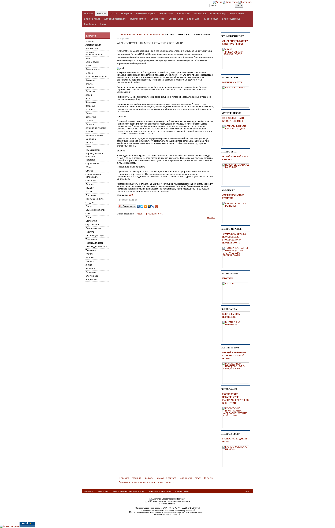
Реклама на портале (166, 478)
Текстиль (89, 232)
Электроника (91, 276)
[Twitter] (142, 206)
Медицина (90, 139)
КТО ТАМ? (227, 278)
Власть (88, 84)
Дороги (88, 95)
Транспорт (90, 250)
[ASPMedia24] (111, 6)
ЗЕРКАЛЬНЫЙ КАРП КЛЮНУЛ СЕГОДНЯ (233, 119)
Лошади (89, 131)
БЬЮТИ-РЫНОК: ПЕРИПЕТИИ (231, 315)
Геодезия (90, 91)
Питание (89, 184)
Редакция (136, 478)
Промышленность (94, 199)
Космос (89, 120)
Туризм (88, 254)
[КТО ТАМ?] (236, 292)
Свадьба (89, 202)
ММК (131, 195)
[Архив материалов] (217, 2)
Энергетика (91, 279)
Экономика (90, 272)
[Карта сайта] (230, 2)
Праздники (90, 195)
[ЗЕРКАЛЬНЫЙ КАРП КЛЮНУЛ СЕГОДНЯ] (236, 135)
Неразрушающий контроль (94, 154)
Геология (90, 87)
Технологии (91, 239)
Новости (131, 34)
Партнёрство (185, 478)
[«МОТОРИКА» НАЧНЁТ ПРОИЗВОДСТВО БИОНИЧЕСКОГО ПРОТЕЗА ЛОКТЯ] (236, 257)
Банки (88, 65)
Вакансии (90, 80)
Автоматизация (93, 45)
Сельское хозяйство (95, 210)
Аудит (88, 58)
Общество (90, 180)
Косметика (90, 117)
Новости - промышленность (150, 34)
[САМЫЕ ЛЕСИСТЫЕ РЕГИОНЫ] (236, 212)
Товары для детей (94, 243)
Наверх (211, 217)
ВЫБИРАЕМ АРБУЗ (232, 82)
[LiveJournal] (153, 206)
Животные (90, 102)
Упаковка (89, 257)
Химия (88, 265)
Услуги (198, 478)
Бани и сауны (92, 62)
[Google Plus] (156, 206)
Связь (88, 206)
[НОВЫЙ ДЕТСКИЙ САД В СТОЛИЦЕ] (236, 173)
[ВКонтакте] (138, 206)
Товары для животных (96, 246)
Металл (89, 142)
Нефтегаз (90, 160)
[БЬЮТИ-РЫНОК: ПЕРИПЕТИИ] (236, 331)
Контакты (208, 478)
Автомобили (91, 48)
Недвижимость (92, 150)
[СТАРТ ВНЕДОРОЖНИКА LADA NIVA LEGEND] (236, 58)
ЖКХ (87, 98)
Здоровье (90, 106)
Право (88, 191)
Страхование (92, 224)
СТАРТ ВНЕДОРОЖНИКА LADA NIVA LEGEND (235, 43)
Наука (88, 146)
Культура (89, 124)
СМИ (87, 213)
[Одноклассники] (145, 206)
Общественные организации (93, 175)
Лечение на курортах (95, 128)
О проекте (124, 478)
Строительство (93, 228)
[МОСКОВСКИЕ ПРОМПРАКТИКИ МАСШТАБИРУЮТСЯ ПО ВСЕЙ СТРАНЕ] (236, 417)
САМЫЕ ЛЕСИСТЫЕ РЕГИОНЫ (233, 197)
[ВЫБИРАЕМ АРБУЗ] (236, 96)
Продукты (148, 478)
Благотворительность (96, 76)
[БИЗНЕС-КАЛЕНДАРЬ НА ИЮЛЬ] (236, 456)
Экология (90, 268)
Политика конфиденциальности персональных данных (146, 482)
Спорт (88, 217)
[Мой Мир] (149, 206)
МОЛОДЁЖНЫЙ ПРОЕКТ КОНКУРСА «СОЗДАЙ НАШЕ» (235, 355)
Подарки (89, 188)
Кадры (88, 113)
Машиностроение (94, 135)
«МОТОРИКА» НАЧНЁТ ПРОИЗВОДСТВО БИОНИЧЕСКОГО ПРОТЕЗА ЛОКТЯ (234, 238)
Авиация (89, 41)
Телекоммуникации (94, 235)
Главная (122, 34)
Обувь (88, 167)
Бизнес (89, 73)
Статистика (91, 221)
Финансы (90, 261)
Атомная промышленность (94, 53)
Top (247, 491)
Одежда (89, 171)
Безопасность (92, 69)
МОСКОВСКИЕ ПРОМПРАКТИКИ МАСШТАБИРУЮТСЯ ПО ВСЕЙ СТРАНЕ (235, 399)
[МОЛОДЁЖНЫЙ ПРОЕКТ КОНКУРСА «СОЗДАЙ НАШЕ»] (236, 372)
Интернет (90, 109)
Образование (92, 163)
